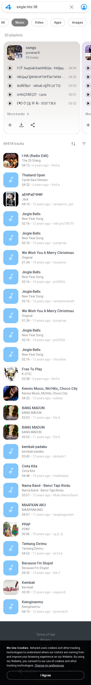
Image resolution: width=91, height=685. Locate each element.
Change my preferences (49, 665)
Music (19, 22)
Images (77, 22)
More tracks (16, 114)
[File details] (45, 160)
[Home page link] (8, 7)
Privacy (45, 640)
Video (39, 22)
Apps (57, 22)
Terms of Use (45, 634)
